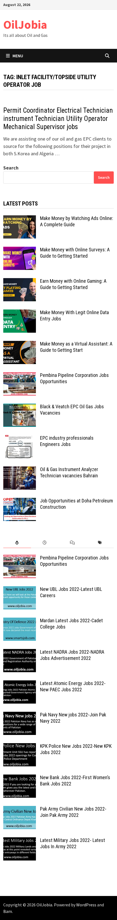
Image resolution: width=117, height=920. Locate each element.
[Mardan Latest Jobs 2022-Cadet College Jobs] (19, 621)
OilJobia (25, 24)
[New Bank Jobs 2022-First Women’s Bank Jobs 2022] (19, 778)
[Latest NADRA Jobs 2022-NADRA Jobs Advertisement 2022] (19, 653)
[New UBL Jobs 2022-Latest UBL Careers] (19, 590)
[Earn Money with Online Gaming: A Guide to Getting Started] (19, 282)
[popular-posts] (17, 542)
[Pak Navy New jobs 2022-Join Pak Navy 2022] (19, 715)
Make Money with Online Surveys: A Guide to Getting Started (75, 253)
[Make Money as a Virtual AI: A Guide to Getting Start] (19, 344)
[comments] (72, 542)
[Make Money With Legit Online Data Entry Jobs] (19, 313)
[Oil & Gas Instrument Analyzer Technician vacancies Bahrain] (19, 470)
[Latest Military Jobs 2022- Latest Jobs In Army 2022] (19, 841)
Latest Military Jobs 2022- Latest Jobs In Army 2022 (72, 843)
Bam (7, 911)
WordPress (86, 904)
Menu (18, 55)
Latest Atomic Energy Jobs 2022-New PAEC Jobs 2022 (73, 686)
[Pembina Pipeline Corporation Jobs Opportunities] (19, 376)
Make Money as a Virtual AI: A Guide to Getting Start (76, 347)
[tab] (17, 542)
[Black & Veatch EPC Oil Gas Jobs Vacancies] (19, 407)
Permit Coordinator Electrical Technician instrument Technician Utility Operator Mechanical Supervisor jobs (58, 118)
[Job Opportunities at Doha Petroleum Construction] (19, 501)
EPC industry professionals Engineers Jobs (67, 441)
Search (11, 168)
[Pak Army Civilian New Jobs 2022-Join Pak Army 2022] (19, 809)
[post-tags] (99, 542)
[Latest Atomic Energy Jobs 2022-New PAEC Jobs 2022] (19, 684)
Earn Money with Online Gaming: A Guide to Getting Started (73, 284)
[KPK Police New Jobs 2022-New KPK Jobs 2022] (19, 747)
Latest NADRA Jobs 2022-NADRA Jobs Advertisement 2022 (72, 655)
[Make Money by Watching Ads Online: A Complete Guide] (19, 219)
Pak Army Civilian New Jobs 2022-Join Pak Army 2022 (73, 812)
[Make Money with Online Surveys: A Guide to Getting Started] (19, 250)
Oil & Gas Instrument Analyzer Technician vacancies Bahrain (69, 472)
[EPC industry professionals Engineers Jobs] (19, 439)
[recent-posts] (45, 542)
